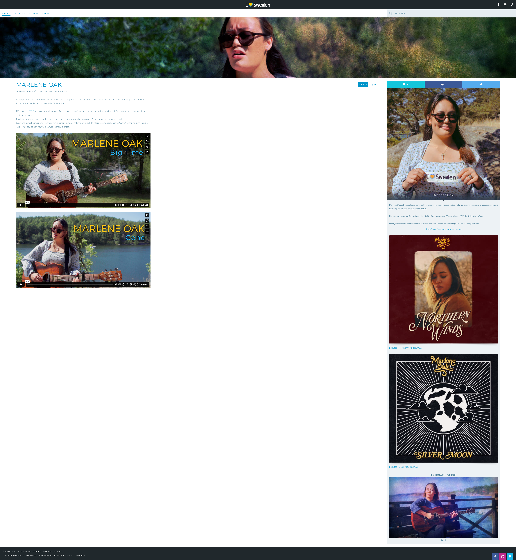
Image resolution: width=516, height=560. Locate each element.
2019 (31, 111)
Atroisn (51, 555)
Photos (33, 13)
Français (363, 84)
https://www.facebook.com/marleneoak (443, 229)
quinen (81, 555)
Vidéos (6, 13)
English (373, 84)
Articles (20, 13)
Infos (45, 13)
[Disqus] (197, 325)
